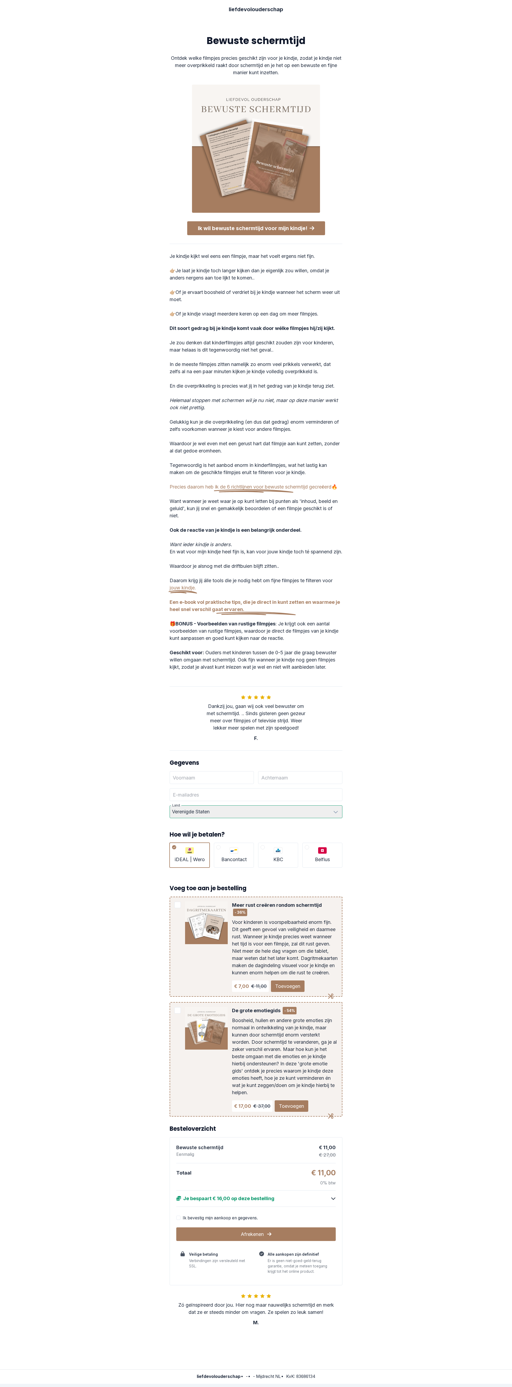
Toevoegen (287, 986)
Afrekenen (253, 1234)
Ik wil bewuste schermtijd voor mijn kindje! (252, 228)
